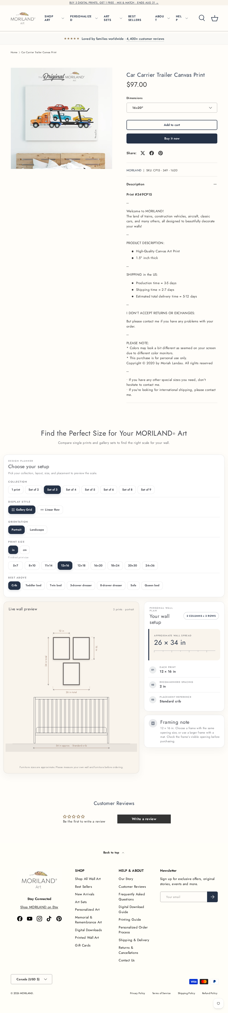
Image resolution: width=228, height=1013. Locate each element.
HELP (179, 18)
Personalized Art (87, 909)
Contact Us (126, 960)
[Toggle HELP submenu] (186, 18)
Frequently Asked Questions (132, 897)
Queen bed (152, 585)
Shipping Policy (186, 993)
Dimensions (134, 98)
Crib (14, 585)
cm (25, 550)
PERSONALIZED (81, 18)
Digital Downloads (88, 930)
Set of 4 (71, 489)
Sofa (133, 585)
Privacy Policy (137, 993)
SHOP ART (49, 18)
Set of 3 (52, 489)
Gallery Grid (24, 510)
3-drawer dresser (81, 585)
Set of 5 (90, 489)
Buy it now (172, 138)
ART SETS (107, 18)
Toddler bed (33, 585)
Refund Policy (209, 993)
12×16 (65, 565)
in (13, 550)
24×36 (150, 565)
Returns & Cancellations (128, 950)
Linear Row (52, 510)
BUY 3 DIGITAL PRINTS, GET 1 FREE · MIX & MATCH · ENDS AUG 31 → (114, 3)
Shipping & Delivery (134, 940)
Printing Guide (130, 919)
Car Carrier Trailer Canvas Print (39, 52)
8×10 (32, 565)
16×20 (98, 565)
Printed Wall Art (87, 937)
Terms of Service (161, 993)
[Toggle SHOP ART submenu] (62, 18)
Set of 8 (127, 489)
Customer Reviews (132, 886)
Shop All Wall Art (88, 878)
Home (14, 52)
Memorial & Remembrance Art (88, 920)
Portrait (16, 530)
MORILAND (133, 170)
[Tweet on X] (142, 153)
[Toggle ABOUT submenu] (168, 18)
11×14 (49, 565)
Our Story (126, 878)
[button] (215, 18)
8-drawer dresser (111, 585)
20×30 (132, 565)
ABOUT (159, 18)
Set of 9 (146, 489)
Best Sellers (83, 886)
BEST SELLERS (134, 18)
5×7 (15, 565)
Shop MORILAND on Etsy (39, 907)
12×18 (81, 565)
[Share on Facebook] (151, 153)
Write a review (144, 818)
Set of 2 (33, 489)
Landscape (37, 530)
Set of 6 (109, 489)
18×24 (115, 565)
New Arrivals (84, 894)
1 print (16, 489)
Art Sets (81, 902)
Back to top (111, 852)
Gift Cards (82, 945)
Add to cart (172, 125)
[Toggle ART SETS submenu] (121, 18)
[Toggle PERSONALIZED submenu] (96, 18)
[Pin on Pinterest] (160, 153)
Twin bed (56, 585)
